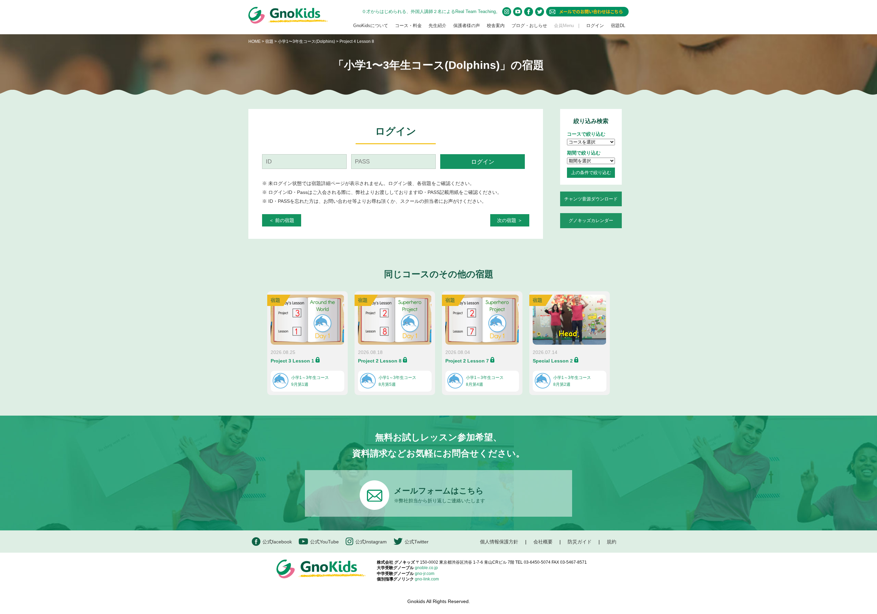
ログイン (595, 25)
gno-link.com (427, 579)
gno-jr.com (424, 574)
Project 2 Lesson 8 (380, 361)
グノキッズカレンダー (591, 220)
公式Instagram (371, 541)
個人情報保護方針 (499, 541)
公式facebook (277, 541)
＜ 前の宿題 (281, 220)
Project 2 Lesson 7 (467, 361)
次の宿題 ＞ (509, 220)
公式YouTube (324, 541)
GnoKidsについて (370, 25)
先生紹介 (437, 25)
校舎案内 (496, 25)
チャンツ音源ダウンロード (591, 198)
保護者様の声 (466, 25)
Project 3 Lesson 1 (292, 361)
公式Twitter (417, 541)
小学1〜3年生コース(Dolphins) (307, 41)
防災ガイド (580, 541)
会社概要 (543, 541)
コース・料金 (408, 25)
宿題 (269, 41)
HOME (254, 41)
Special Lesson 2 (553, 361)
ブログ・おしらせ (529, 25)
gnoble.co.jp (426, 568)
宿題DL (618, 25)
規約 (611, 541)
